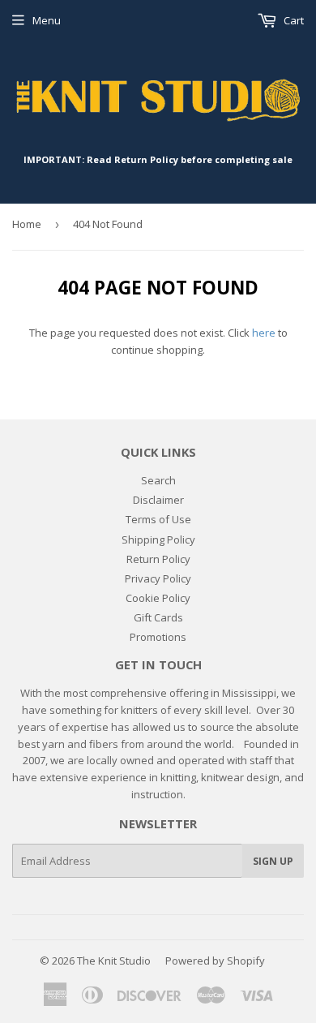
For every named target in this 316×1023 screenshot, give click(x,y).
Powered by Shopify (215, 960)
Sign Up (273, 861)
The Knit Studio (114, 960)
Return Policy (158, 559)
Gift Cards (158, 617)
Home (26, 224)
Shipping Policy (158, 539)
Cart (292, 20)
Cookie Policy (158, 598)
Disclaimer (158, 499)
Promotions (158, 637)
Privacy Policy (158, 578)
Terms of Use (158, 519)
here (263, 332)
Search (158, 480)
